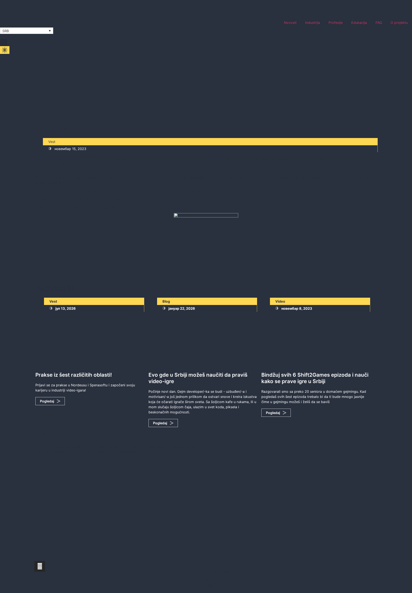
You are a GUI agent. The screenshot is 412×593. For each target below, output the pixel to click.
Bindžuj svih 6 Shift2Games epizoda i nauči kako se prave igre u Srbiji (314, 378)
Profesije (336, 22)
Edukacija (359, 22)
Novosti (290, 22)
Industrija (312, 22)
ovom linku (93, 207)
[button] (3, 42)
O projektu (399, 22)
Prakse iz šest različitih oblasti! (73, 375)
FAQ (379, 22)
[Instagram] (39, 566)
